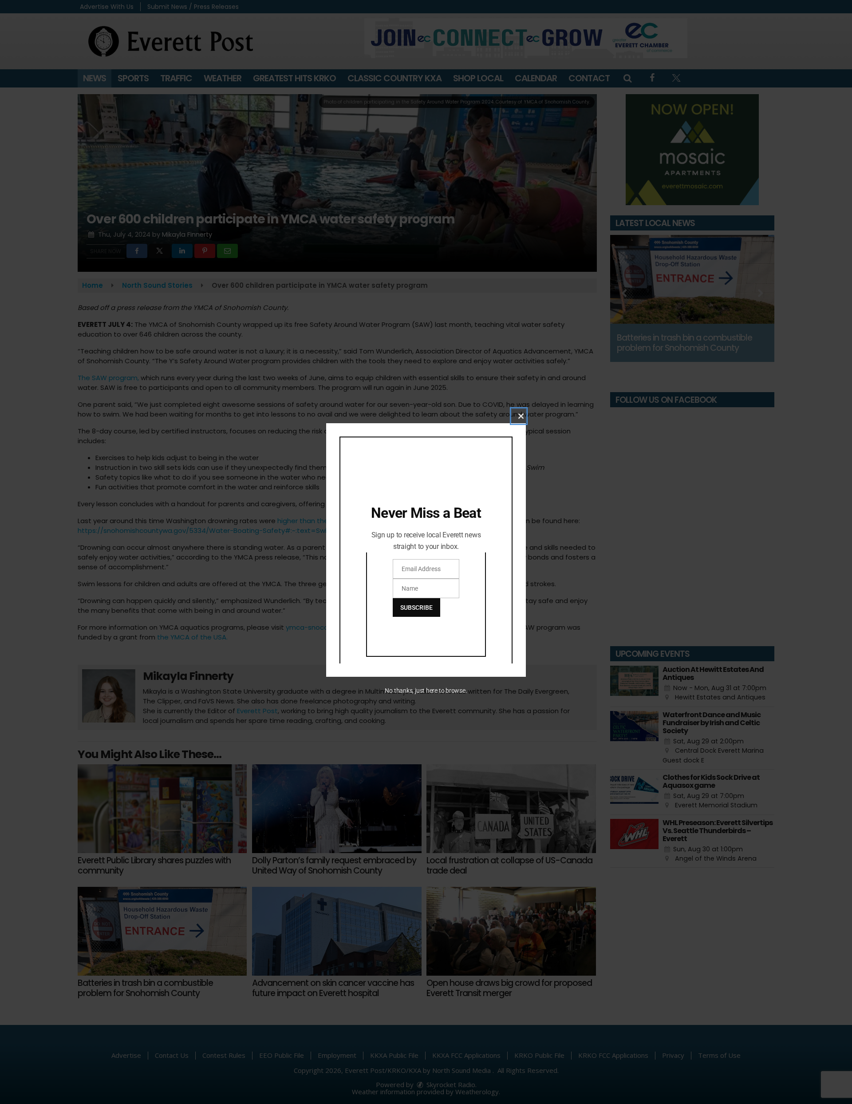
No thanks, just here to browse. (426, 690)
